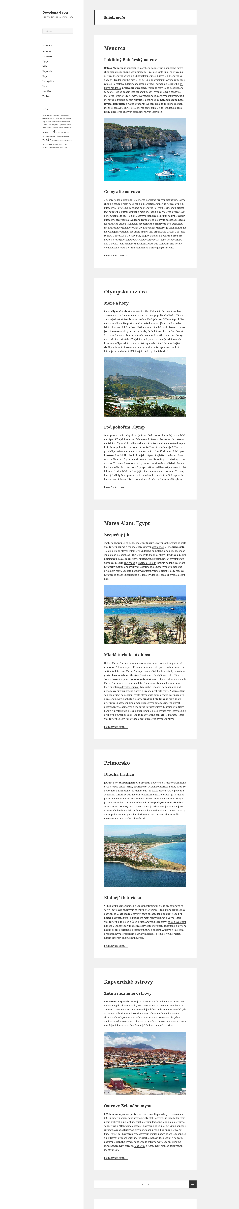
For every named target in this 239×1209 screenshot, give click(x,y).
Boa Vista (53, 116)
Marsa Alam (67, 127)
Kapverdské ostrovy (128, 981)
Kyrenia (55, 124)
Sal (51, 144)
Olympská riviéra (125, 291)
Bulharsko (47, 51)
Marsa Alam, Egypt (127, 523)
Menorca (115, 48)
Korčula (50, 124)
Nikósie (66, 132)
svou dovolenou (177, 921)
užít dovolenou (140, 1013)
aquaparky (45, 116)
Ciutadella (45, 118)
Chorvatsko (47, 56)
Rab (43, 144)
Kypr (44, 76)
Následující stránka (193, 1184)
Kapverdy (47, 71)
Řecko (45, 86)
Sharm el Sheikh (147, 562)
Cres (51, 118)
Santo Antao (62, 144)
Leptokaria (62, 124)
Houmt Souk (56, 121)
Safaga (47, 144)
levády (68, 124)
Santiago (55, 144)
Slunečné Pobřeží (48, 147)
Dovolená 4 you (55, 12)
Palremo (52, 136)
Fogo (43, 121)
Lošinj (44, 127)
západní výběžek (156, 455)
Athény (111, 443)
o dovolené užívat (129, 687)
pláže (47, 139)
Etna (61, 118)
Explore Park (67, 118)
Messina (45, 132)
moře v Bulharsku (176, 782)
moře (53, 131)
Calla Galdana (64, 116)
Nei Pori (60, 132)
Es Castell (56, 118)
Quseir (69, 141)
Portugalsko (48, 81)
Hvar (68, 121)
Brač (57, 116)
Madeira (55, 127)
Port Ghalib (56, 141)
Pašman (58, 136)
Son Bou (57, 147)
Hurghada (63, 121)
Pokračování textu (116, 255)
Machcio (49, 127)
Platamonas (65, 136)
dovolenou (158, 546)
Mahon (61, 127)
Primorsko (63, 141)
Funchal (48, 121)
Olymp (44, 136)
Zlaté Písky (63, 147)
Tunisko (46, 96)
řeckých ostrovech (166, 347)
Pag (48, 136)
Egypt (45, 61)
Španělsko (47, 91)
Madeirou (139, 1145)
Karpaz (44, 124)
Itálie (44, 66)
